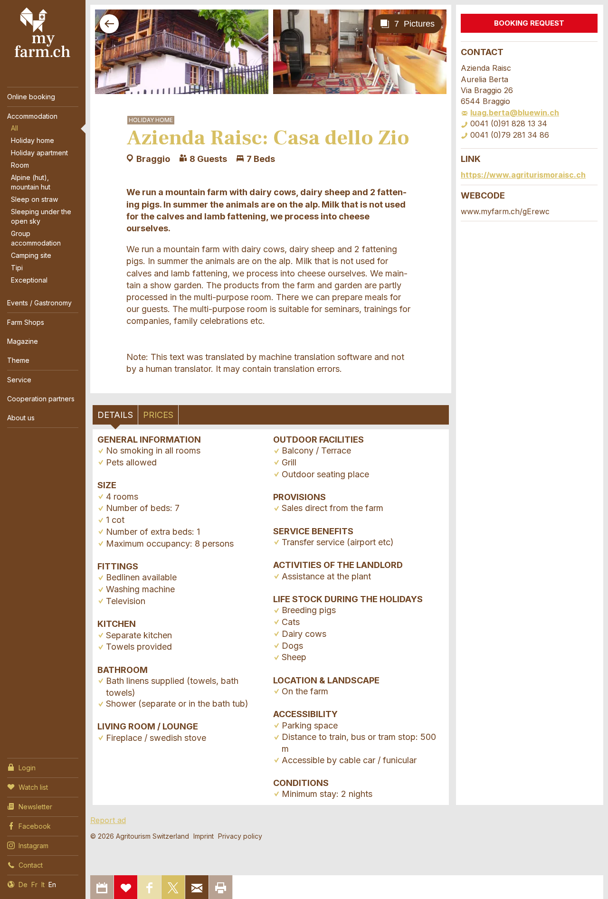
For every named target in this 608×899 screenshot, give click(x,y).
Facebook (35, 826)
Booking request (529, 23)
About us (21, 418)
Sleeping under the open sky (41, 216)
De (23, 884)
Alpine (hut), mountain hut (30, 182)
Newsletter (35, 807)
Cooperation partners (41, 399)
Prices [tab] (158, 415)
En (52, 884)
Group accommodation (36, 238)
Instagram (33, 846)
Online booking (31, 97)
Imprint (203, 836)
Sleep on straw (34, 199)
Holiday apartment (39, 153)
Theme (18, 360)
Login (27, 768)
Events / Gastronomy (39, 303)
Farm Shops (25, 322)
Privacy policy (240, 836)
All (14, 128)
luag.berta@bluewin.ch (514, 112)
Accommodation (32, 116)
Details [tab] (115, 415)
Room (20, 165)
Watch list (33, 787)
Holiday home (32, 140)
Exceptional (29, 280)
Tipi (17, 268)
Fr (34, 884)
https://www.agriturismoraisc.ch (523, 175)
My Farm (43, 32)
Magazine (22, 341)
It (43, 884)
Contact (31, 865)
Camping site (31, 255)
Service (19, 380)
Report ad (108, 820)
